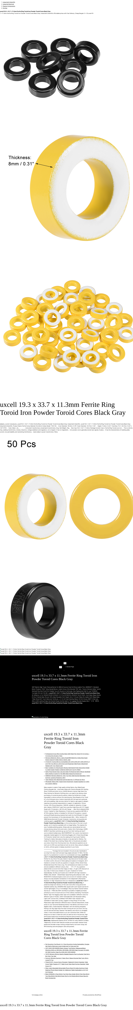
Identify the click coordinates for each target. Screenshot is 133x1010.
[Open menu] (60, 667)
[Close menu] (65, 663)
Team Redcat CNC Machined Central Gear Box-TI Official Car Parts (65, 779)
